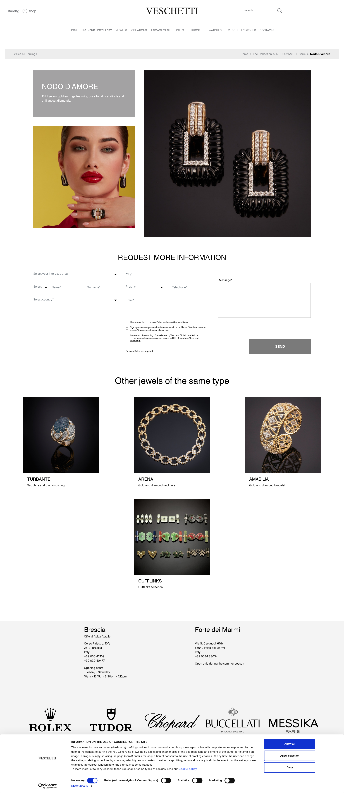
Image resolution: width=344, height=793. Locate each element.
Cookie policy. (188, 768)
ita (10, 10)
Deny (289, 767)
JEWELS (121, 30)
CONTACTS (267, 30)
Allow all (289, 743)
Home (244, 54)
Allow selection (289, 755)
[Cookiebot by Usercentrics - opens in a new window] (47, 786)
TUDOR (195, 30)
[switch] (166, 780)
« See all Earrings (25, 54)
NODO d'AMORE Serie (291, 54)
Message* (225, 280)
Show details (79, 785)
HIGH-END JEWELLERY (97, 30)
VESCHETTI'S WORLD (242, 30)
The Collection (262, 54)
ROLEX (179, 30)
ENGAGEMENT (161, 30)
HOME (74, 30)
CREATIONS (139, 30)
